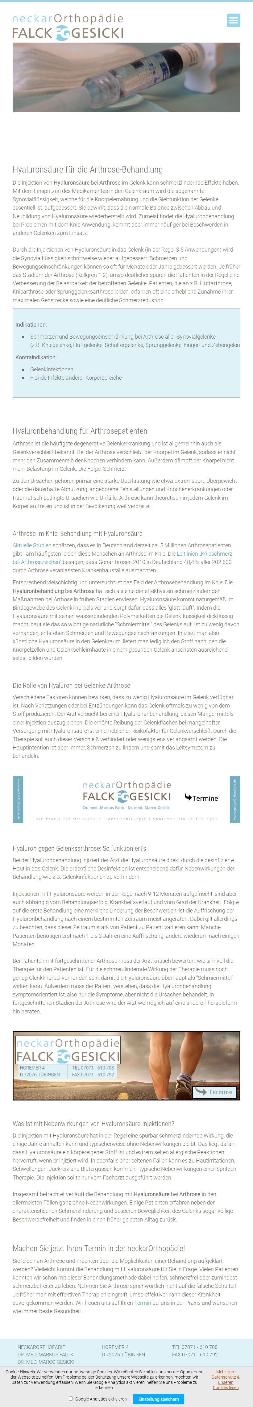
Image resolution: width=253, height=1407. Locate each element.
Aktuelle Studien (32, 545)
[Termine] (126, 821)
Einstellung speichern (159, 1399)
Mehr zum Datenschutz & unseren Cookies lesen (226, 1379)
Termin (143, 1303)
